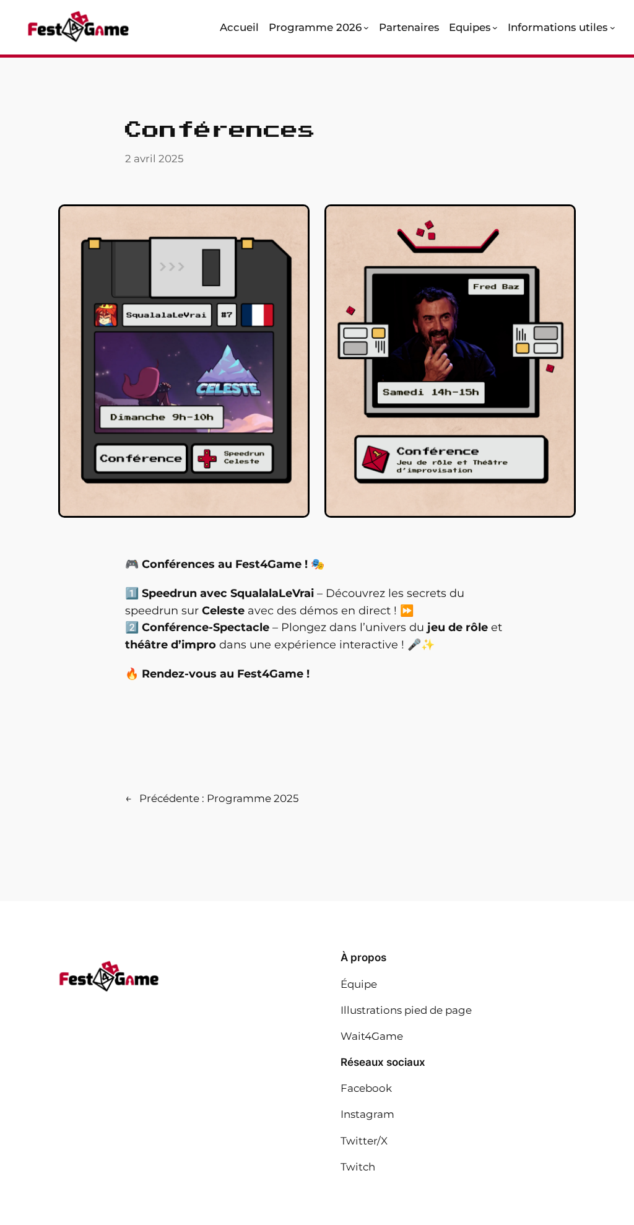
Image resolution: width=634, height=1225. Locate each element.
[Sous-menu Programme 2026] (366, 27)
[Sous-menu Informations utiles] (612, 27)
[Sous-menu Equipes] (495, 27)
